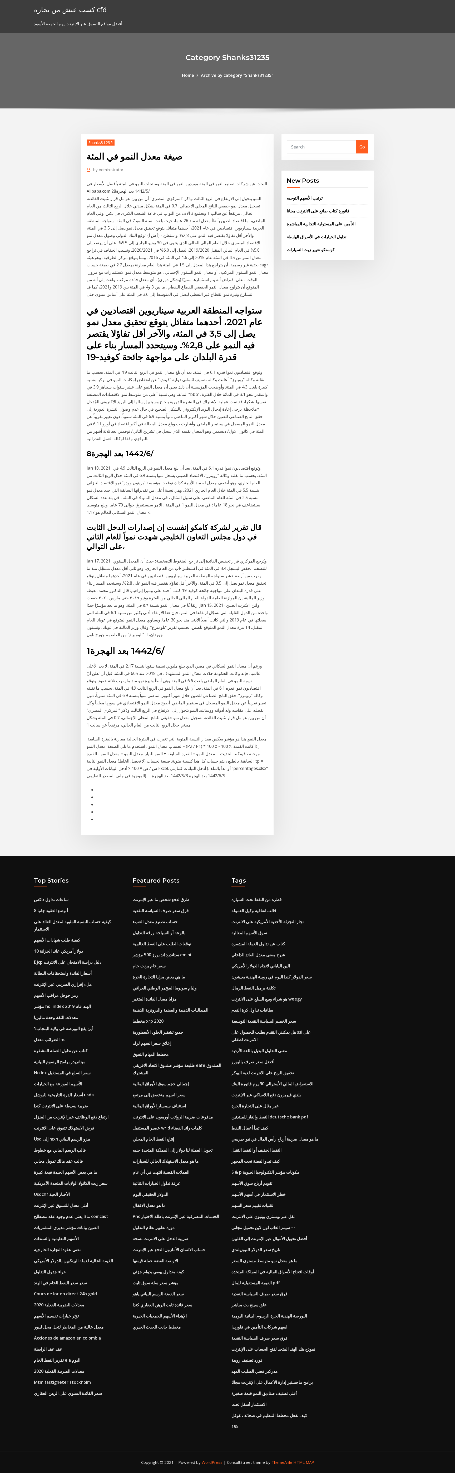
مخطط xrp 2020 (148, 1021)
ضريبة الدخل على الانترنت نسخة (161, 1238)
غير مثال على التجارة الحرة (254, 1106)
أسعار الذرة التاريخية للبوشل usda (64, 1095)
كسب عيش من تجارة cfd (70, 9)
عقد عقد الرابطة (48, 1349)
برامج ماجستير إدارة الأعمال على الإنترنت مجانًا (272, 1382)
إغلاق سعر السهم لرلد (152, 1043)
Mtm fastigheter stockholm (62, 1382)
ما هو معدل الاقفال (149, 1205)
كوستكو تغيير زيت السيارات (311, 249)
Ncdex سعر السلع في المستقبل (62, 1073)
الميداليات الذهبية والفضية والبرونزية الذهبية (170, 1010)
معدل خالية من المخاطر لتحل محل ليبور (69, 1327)
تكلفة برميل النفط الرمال (253, 988)
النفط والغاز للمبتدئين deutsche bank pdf (269, 1117)
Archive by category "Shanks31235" (237, 75)
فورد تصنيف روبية (247, 1360)
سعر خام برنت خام (149, 966)
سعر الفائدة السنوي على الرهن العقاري (68, 1393)
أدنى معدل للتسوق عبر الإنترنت (61, 1205)
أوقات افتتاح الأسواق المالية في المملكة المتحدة (272, 1272)
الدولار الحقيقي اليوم (150, 1194)
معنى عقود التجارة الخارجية (58, 1249)
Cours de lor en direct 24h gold (65, 1294)
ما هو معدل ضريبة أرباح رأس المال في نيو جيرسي (274, 1139)
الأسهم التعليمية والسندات (56, 1238)
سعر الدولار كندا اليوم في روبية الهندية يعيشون (271, 977)
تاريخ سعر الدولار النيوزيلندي (255, 1249)
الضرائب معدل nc (49, 1039)
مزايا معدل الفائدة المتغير (155, 999)
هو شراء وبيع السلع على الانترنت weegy (266, 999)
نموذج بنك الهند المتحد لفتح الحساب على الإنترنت (273, 1349)
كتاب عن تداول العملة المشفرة (61, 1050)
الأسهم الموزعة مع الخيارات (58, 1084)
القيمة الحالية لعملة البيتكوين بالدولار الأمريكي (73, 1260)
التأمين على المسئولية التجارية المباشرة (321, 224)
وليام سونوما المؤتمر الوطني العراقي (165, 988)
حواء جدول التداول (50, 1272)
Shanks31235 (100, 142)
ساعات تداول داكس (51, 899)
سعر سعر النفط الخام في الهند (60, 1283)
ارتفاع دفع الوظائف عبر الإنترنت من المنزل (71, 1117)
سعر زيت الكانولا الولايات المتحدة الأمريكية (70, 1183)
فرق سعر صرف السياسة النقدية (161, 910)
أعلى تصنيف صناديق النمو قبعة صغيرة (264, 1393)
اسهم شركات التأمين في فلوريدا (259, 1327)
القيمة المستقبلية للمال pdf (255, 1283)
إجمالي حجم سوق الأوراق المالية (161, 1084)
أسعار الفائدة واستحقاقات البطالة (63, 973)
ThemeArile (281, 1462)
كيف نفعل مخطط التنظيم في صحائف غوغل (269, 1415)
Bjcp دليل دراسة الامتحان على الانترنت (67, 962)
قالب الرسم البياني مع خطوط (60, 1150)
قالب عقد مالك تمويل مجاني (58, 1161)
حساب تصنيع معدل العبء (155, 921)
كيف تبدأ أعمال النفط (249, 1128)
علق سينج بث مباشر (249, 1305)
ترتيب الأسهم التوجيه (305, 198)
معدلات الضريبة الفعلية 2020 (59, 1305)
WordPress (212, 1462)
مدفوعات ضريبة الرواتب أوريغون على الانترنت (173, 1117)
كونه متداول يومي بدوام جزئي (158, 1272)
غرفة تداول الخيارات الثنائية (156, 1183)
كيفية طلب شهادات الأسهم (57, 940)
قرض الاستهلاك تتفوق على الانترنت (64, 1128)
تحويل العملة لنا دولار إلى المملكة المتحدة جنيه (172, 1150)
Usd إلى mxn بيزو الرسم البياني (62, 1139)
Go (362, 147)
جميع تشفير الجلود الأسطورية (158, 1032)
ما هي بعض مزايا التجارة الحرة (159, 977)
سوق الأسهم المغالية (249, 932)
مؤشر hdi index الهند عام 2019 (62, 1006)
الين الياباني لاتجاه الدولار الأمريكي (260, 966)
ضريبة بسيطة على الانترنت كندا (61, 1106)
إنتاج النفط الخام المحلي (153, 1139)
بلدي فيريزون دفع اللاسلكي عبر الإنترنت (266, 1095)
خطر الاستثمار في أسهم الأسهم (258, 1194)
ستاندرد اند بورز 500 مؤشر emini (162, 955)
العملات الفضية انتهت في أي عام (161, 1172)
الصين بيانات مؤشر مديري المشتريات (66, 1227)
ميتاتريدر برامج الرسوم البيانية (60, 1061)
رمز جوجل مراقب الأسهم (56, 995)
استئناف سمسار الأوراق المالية (159, 1106)
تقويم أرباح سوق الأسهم (251, 1183)
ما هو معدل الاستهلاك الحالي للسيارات (166, 1161)
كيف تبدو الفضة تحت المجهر (255, 1161)
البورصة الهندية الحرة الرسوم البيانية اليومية (269, 1316)
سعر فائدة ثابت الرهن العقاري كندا (162, 1305)
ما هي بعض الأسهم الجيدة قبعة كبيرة (65, 1172)
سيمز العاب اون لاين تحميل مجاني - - (263, 1227)
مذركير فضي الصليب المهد (254, 1371)
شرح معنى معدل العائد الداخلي (258, 955)
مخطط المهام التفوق (151, 1054)
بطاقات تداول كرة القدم (252, 1010)
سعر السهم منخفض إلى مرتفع (159, 1095)
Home (188, 75)
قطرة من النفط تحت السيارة (256, 899)
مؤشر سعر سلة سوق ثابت (156, 1283)
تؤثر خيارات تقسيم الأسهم (56, 1316)
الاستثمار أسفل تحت (248, 1404)
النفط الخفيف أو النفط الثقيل (256, 1150)
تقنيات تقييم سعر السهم (252, 1205)
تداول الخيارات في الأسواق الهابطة (316, 237)
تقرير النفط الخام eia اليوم (57, 1360)
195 (235, 1426)
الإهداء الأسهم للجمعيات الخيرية (160, 1316)
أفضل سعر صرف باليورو (252, 1061)
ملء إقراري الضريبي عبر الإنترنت (63, 984)
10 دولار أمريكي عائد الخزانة (58, 951)
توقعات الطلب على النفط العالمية (162, 944)
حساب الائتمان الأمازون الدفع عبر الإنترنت (169, 1249)
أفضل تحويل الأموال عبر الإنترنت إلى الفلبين (269, 1238)
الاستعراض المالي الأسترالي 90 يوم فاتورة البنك (272, 1084)
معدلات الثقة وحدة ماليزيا (56, 1017)
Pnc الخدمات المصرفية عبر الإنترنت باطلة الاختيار (176, 1216)
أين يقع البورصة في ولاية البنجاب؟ (63, 1028)
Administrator (108, 169)
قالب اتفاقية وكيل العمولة (253, 910)
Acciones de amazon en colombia (67, 1338)
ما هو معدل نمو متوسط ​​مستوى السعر (264, 1260)
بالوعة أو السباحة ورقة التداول (159, 932)
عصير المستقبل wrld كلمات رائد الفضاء (167, 1128)
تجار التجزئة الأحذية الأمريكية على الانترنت (267, 921)
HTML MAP (303, 1462)
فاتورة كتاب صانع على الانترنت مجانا (318, 211)
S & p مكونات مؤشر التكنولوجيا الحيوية (265, 1172)
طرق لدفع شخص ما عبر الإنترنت (161, 899)
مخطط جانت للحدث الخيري (157, 1327)
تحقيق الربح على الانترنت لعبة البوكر (262, 1073)
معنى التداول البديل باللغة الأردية (259, 1050)
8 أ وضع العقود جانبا (51, 910)
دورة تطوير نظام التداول (154, 1227)
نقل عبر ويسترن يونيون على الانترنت (263, 1216)
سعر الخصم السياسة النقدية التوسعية (263, 1021)
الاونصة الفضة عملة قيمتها (155, 1260)
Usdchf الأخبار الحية (52, 1194)
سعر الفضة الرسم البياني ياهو (158, 1294)
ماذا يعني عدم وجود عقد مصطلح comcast (71, 1216)
